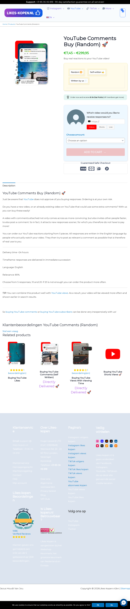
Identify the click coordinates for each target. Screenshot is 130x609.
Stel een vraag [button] (10, 331)
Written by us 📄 (79, 81)
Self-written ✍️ (97, 72)
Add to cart (93, 152)
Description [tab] (9, 185)
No (112, 605)
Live (110, 127)
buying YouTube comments (21, 312)
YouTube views (59, 293)
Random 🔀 (76, 72)
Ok (98, 605)
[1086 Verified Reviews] (23, 537)
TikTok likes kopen (78, 469)
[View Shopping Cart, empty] (123, 12)
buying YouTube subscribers (56, 312)
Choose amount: (75, 134)
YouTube (28, 199)
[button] (63, 8)
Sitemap (125, 588)
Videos (91, 127)
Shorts (101, 127)
